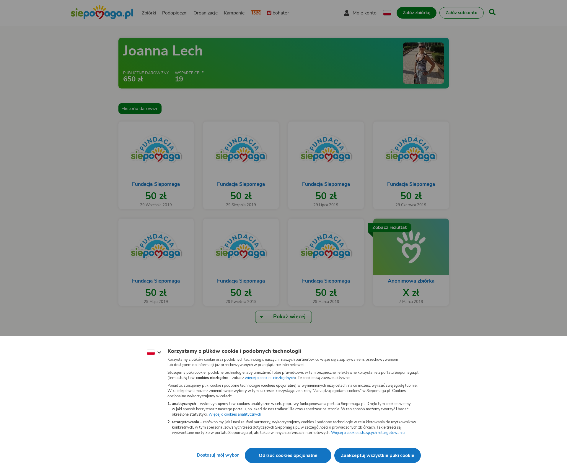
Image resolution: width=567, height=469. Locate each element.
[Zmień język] (154, 352)
